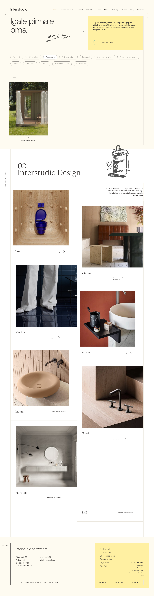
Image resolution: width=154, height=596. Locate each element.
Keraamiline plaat (105, 57)
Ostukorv (140, 10)
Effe (14, 77)
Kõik (15, 57)
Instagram (119, 582)
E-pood (80, 10)
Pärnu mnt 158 (21, 557)
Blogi (132, 10)
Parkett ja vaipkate (128, 57)
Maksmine (140, 568)
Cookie (141, 575)
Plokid (16, 63)
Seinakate (30, 63)
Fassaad (86, 57)
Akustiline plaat (32, 57)
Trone (19, 251)
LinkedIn (135, 582)
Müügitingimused (138, 570)
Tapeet (45, 63)
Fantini (86, 433)
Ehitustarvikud (68, 57)
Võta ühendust (106, 42)
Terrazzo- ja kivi (62, 63)
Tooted (55, 10)
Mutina (20, 332)
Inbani (19, 411)
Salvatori (21, 492)
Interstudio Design (67, 10)
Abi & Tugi (114, 10)
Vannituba (81, 63)
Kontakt (124, 10)
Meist (106, 10)
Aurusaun (50, 57)
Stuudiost (107, 559)
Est (148, 17)
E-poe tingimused (137, 562)
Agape (86, 352)
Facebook (102, 582)
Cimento (87, 273)
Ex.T (84, 512)
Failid (99, 10)
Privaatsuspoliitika (136, 573)
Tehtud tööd (90, 10)
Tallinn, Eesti (20, 560)
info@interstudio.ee (47, 560)
